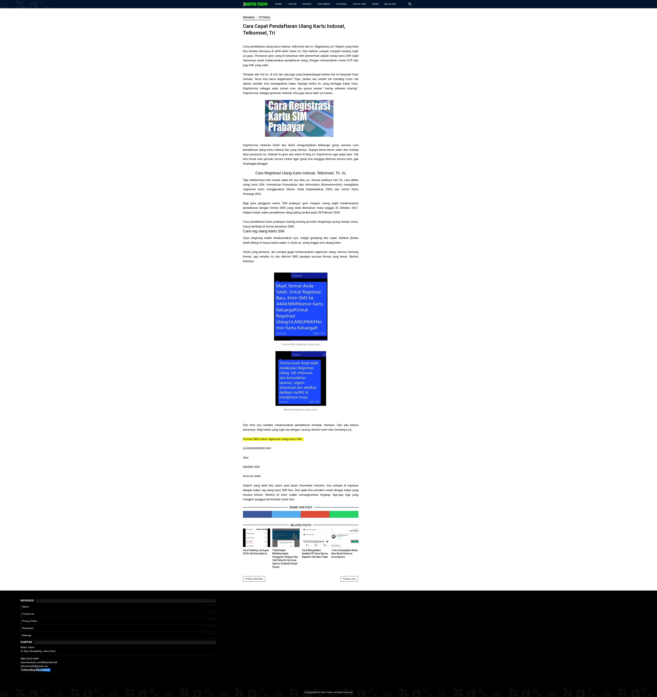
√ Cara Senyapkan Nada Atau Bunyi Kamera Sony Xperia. (344, 553)
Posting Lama (349, 579)
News (375, 4)
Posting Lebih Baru (254, 579)
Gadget (307, 4)
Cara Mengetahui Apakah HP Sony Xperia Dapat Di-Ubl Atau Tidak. (315, 553)
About (25, 606)
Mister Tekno (327, 692)
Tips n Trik (359, 4)
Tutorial (341, 4)
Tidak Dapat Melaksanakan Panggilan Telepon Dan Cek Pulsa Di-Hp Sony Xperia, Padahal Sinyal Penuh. (285, 558)
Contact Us (28, 613)
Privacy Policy (29, 621)
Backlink (390, 4)
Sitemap (26, 635)
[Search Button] (410, 5)
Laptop (292, 4)
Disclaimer (28, 628)
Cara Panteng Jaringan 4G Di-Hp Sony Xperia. (256, 552)
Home (278, 4)
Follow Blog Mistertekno (35, 669)
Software (324, 4)
